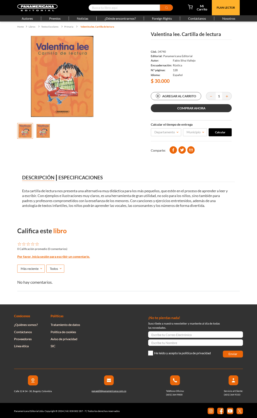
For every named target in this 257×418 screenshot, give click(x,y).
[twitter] (182, 150)
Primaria (68, 26)
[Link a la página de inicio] (20, 26)
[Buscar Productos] (166, 7)
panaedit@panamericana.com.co (109, 390)
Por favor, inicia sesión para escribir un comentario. (53, 256)
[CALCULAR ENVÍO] (220, 132)
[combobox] (131, 7)
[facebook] (173, 150)
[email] (191, 150)
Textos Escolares (49, 26)
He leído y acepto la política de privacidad (182, 353)
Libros (32, 26)
